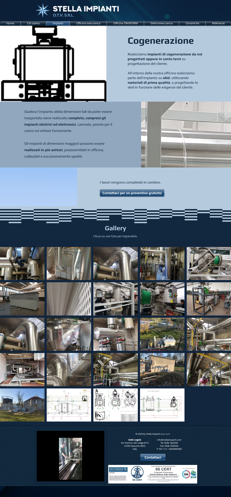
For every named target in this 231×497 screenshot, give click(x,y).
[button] (100, 477)
